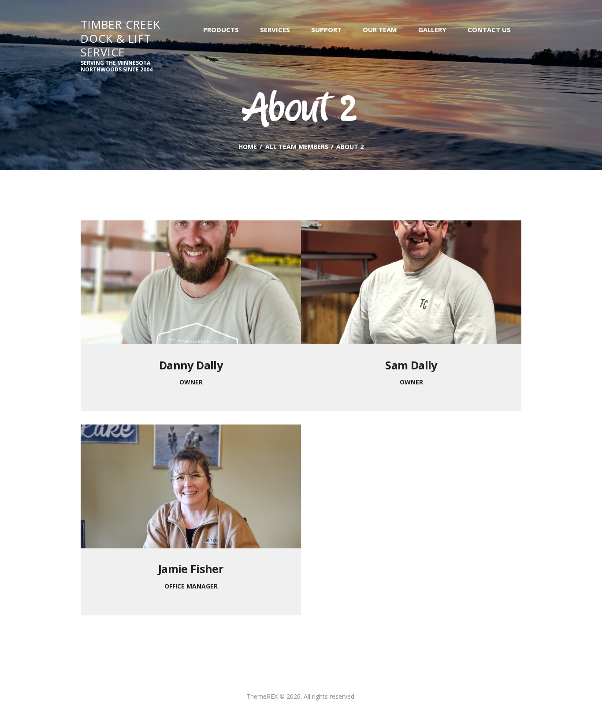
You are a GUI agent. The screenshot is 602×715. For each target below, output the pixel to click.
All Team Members (296, 146)
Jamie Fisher (190, 568)
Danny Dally (191, 365)
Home (247, 147)
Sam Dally (411, 365)
